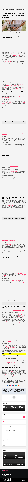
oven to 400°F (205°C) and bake (14, 166)
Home (16, 478)
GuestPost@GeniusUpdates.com (8, 480)
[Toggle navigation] (2, 6)
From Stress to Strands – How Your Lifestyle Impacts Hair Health (8, 465)
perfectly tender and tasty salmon (20, 88)
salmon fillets (12, 371)
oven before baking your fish (18, 273)
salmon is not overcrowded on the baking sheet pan (8, 240)
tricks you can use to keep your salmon (12, 171)
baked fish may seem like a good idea (15, 280)
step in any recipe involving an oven (8, 212)
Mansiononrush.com (7, 474)
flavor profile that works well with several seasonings (14, 222)
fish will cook (10, 53)
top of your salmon (14, 375)
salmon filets (5, 238)
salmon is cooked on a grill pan (11, 362)
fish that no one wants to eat (12, 267)
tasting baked (22, 282)
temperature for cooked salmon (6, 374)
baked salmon (20, 314)
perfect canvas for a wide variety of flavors (18, 310)
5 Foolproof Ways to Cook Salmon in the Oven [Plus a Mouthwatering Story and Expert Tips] (13, 15)
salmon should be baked (7, 61)
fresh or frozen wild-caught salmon (6, 102)
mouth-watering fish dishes (18, 300)
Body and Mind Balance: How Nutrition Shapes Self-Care (19, 457)
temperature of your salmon (17, 55)
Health (4, 455)
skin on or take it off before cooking (11, 181)
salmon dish (5, 346)
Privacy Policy (19, 478)
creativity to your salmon (21, 316)
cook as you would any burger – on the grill (15, 322)
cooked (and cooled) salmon (5, 321)
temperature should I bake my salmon (9, 163)
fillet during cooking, (6, 184)
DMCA (25, 478)
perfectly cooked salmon (10, 205)
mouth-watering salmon (11, 101)
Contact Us (22, 478)
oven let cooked (9, 244)
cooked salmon (6, 87)
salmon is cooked (12, 177)
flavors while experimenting (13, 224)
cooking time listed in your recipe (10, 268)
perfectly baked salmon (11, 48)
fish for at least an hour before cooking (14, 111)
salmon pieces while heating (12, 347)
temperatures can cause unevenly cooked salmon (12, 85)
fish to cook (6, 145)
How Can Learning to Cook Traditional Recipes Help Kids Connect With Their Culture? (19, 465)
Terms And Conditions (23, 480)
